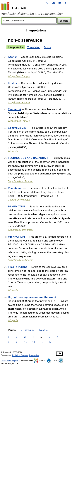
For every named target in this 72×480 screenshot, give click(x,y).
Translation (33, 47)
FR (66, 2)
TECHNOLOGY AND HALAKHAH (28, 157)
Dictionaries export (9, 360)
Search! (63, 20)
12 (41, 341)
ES (60, 2)
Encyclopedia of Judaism (20, 181)
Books (47, 47)
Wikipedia (13, 151)
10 (25, 341)
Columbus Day (17, 127)
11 (33, 341)
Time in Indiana (17, 266)
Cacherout (14, 109)
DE (53, 2)
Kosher (12, 83)
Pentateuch (15, 188)
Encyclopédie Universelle (21, 230)
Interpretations (36, 30)
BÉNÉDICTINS (16, 206)
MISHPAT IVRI (16, 236)
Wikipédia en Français (19, 76)
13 (50, 341)
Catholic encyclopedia (19, 199)
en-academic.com (14, 6)
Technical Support (20, 355)
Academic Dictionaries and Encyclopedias (32, 14)
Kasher (12, 56)
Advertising (34, 355)
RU (46, 2)
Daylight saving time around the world (32, 296)
